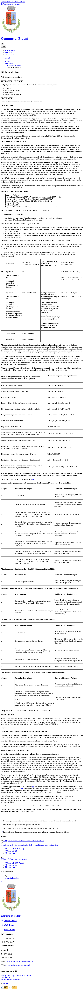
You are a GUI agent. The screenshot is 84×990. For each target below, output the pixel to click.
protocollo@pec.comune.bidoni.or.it (17, 965)
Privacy (3, 975)
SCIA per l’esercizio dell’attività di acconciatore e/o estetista (23, 841)
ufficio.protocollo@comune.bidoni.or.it (19, 961)
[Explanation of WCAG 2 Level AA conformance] (13, 988)
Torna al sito (9, 929)
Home (7, 62)
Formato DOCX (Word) (15, 849)
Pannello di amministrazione (10, 979)
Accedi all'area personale (11, 4)
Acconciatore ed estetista (13, 65)
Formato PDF (12, 853)
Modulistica (9, 63)
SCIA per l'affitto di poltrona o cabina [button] (14, 859)
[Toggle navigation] (2, 44)
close (3, 46)
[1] (67, 347)
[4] (22, 789)
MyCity (5, 983)
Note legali (11, 975)
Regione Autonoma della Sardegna (13, 2)
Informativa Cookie (24, 975)
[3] (33, 787)
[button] (10, 50)
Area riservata (5, 977)
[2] (33, 479)
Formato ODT (12, 851)
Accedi (7, 58)
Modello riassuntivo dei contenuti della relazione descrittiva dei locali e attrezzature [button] (29, 845)
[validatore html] (5, 988)
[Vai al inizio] (2, 882)
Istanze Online (10, 921)
